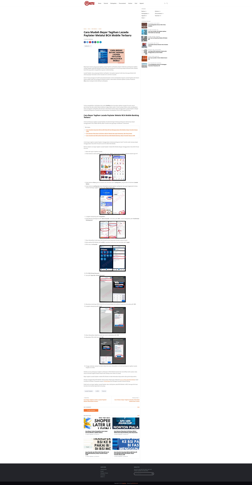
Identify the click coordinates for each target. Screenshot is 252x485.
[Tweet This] (87, 42)
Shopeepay (158, 36)
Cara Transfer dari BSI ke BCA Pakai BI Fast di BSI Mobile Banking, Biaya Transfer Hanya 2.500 (110, 135)
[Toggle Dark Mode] (165, 3)
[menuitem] (99, 3)
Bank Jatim (150, 49)
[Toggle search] (167, 3)
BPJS (153, 49)
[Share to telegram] (100, 42)
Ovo (157, 29)
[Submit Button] (152, 474)
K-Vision (153, 56)
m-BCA (97, 391)
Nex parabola (150, 23)
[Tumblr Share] (95, 42)
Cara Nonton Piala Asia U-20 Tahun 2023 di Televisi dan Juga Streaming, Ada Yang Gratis (109, 133)
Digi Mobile (154, 29)
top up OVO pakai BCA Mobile (127, 379)
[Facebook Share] (85, 42)
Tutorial (104, 391)
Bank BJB (150, 29)
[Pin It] (90, 42)
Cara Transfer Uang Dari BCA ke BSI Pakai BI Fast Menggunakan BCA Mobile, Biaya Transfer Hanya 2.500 (125, 453)
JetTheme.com (135, 483)
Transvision (159, 63)
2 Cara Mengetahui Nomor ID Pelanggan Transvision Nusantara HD (157, 65)
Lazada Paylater (89, 391)
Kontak (101, 471)
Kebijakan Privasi (104, 473)
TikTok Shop (107, 381)
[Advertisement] (111, 17)
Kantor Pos (157, 56)
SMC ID (158, 23)
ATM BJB (149, 36)
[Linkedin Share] (93, 42)
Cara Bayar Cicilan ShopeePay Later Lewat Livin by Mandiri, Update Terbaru (96, 431)
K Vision (149, 56)
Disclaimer (102, 475)
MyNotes (124, 483)
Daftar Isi (102, 476)
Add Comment (91, 410)
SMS (155, 43)
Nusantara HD (154, 63)
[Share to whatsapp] (98, 42)
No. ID (155, 23)
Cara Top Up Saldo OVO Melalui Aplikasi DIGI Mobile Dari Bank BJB (157, 32)
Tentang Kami (103, 469)
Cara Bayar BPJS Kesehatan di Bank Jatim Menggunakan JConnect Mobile (157, 52)
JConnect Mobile (158, 49)
